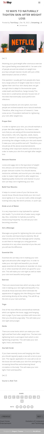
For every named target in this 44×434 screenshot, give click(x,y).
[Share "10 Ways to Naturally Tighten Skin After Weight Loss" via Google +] (14, 397)
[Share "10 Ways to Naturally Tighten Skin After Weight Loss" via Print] (22, 401)
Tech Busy (14, 22)
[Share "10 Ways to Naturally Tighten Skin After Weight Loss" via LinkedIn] (26, 397)
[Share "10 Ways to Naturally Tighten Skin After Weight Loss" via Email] (38, 397)
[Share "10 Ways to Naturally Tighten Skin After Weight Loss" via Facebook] (6, 397)
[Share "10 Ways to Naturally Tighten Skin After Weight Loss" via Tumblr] (18, 397)
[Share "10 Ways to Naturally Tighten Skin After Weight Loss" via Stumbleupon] (34, 397)
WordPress (37, 431)
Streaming (35, 22)
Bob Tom (13, 381)
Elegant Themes (17, 431)
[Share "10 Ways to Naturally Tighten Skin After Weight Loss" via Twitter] (10, 397)
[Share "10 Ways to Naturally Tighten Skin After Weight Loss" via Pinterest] (22, 397)
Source (4, 381)
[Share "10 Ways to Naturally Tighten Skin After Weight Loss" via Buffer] (30, 397)
